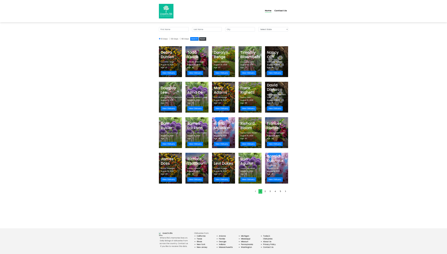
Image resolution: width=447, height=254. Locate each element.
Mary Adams (220, 90)
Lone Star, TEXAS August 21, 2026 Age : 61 (167, 65)
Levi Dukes (223, 163)
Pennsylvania (247, 244)
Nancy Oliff (273, 54)
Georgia (222, 241)
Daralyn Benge (221, 54)
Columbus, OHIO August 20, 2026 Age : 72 (247, 65)
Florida (222, 238)
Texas (199, 238)
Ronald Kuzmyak (275, 158)
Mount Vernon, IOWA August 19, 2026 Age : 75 (169, 136)
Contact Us (280, 10)
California (201, 236)
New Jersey (202, 247)
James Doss (167, 161)
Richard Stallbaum (196, 161)
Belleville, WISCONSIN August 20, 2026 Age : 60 (195, 65)
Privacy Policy (269, 244)
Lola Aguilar (247, 161)
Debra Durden (167, 54)
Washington (246, 247)
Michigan (245, 236)
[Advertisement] (223, 212)
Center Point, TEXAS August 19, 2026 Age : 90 (248, 136)
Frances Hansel (274, 125)
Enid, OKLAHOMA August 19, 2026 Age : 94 (220, 100)
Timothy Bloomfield (250, 54)
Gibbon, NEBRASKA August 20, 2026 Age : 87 (221, 65)
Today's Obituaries (268, 237)
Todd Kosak (192, 54)
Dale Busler (166, 125)
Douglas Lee (168, 90)
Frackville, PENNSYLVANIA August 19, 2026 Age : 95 (197, 100)
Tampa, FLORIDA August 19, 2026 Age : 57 (220, 171)
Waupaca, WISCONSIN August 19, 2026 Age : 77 (196, 136)
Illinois (199, 241)
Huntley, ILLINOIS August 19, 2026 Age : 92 (193, 171)
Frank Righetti (247, 90)
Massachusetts (226, 247)
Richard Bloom (247, 125)
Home (268, 10)
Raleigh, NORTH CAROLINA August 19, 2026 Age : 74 (171, 100)
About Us (267, 241)
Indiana (222, 244)
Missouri (244, 241)
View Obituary (168, 73)
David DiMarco (274, 87)
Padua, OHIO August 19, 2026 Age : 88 (246, 100)
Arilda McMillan (222, 125)
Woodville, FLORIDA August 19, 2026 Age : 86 (274, 65)
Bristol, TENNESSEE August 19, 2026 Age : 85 (168, 171)
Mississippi (245, 238)
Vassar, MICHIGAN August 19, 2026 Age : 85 (247, 171)
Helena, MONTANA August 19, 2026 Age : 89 (221, 136)
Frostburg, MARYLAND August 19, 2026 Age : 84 (276, 136)
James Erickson (195, 125)
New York (201, 244)
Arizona (222, 236)
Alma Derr (196, 92)
